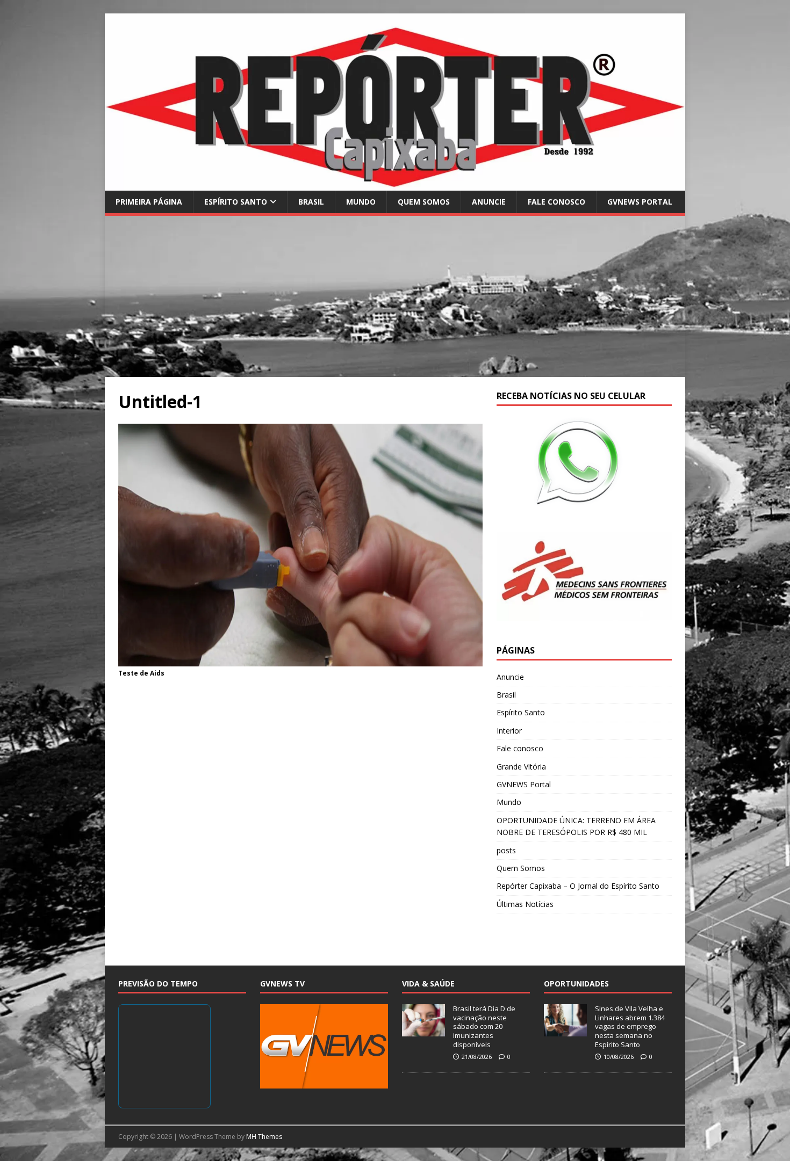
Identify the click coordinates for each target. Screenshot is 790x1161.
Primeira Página (149, 202)
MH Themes (264, 1136)
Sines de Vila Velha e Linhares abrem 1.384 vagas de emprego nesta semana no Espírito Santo (630, 1027)
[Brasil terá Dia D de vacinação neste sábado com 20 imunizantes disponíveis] (423, 1030)
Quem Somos (424, 202)
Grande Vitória (521, 766)
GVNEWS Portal (639, 202)
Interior (509, 730)
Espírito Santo (235, 202)
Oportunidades (576, 983)
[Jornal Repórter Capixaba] (395, 184)
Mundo (361, 202)
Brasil (311, 202)
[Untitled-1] (300, 660)
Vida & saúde (428, 983)
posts (506, 850)
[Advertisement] (395, 296)
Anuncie (489, 202)
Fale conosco (556, 202)
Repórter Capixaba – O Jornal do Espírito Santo (578, 886)
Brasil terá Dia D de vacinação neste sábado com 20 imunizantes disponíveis (484, 1027)
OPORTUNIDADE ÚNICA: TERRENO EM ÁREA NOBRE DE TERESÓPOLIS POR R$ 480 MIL (576, 826)
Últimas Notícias (525, 904)
